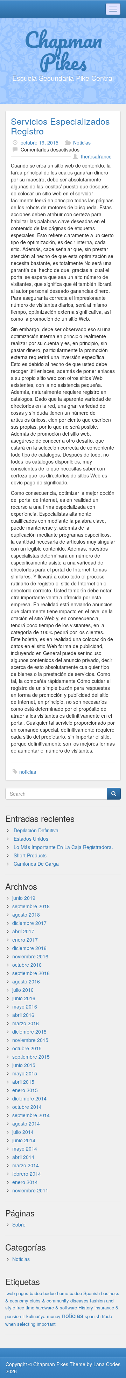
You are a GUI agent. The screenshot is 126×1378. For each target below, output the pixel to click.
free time (25, 1307)
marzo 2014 (25, 1165)
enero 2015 (25, 1090)
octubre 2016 (27, 964)
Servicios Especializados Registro (60, 126)
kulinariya (36, 1316)
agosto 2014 (26, 1123)
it (23, 1316)
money (54, 1316)
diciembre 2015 (29, 1031)
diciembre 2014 (29, 1098)
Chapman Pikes (63, 50)
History (85, 1307)
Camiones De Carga (36, 863)
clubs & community (49, 1300)
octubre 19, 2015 (39, 142)
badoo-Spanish (85, 1293)
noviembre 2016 (30, 956)
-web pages (16, 1293)
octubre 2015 (27, 1048)
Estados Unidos (31, 838)
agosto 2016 (26, 981)
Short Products (30, 855)
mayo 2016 (24, 1006)
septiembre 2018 (31, 906)
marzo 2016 (25, 1023)
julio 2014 (23, 1131)
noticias (27, 771)
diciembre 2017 (29, 922)
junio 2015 (23, 1064)
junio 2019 (23, 897)
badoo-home (55, 1293)
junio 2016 (23, 998)
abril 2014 (23, 1156)
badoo (36, 1293)
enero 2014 (25, 1181)
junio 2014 (23, 1140)
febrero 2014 (26, 1173)
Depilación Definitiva (36, 830)
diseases (79, 1300)
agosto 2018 (26, 914)
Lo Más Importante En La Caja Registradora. (63, 846)
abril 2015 (23, 1081)
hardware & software (56, 1307)
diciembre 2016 (29, 947)
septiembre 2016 (31, 973)
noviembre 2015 (30, 1039)
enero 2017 (25, 939)
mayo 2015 (24, 1073)
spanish (92, 1316)
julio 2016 (23, 989)
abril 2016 (23, 1014)
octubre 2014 (27, 1106)
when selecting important (30, 1324)
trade (107, 1316)
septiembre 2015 (31, 1056)
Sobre (19, 1224)
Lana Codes (106, 1364)
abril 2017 (23, 931)
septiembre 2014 (31, 1115)
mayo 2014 (24, 1148)
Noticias (82, 142)
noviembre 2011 (30, 1190)
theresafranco (96, 156)
